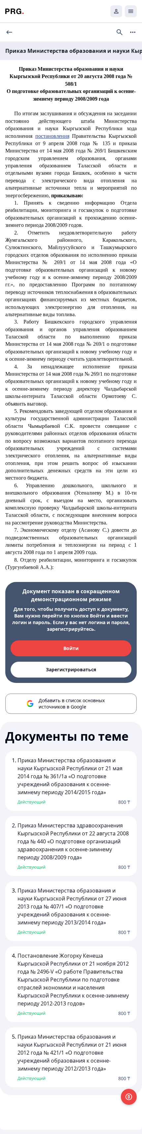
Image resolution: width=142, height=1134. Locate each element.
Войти (71, 648)
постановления (52, 136)
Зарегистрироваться (71, 669)
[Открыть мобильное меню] (131, 11)
